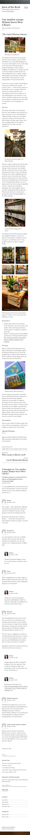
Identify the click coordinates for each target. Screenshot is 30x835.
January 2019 (5, 804)
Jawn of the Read (11, 7)
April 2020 (5, 800)
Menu (26, 7)
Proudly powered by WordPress (8, 827)
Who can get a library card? (14, 454)
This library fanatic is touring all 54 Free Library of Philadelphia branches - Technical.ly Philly (14, 479)
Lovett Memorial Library (17, 459)
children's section (9, 449)
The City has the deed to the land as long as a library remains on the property (15, 339)
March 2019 (5, 802)
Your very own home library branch (11, 763)
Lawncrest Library (7, 765)
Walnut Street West (23, 449)
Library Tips (5, 816)
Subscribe (5, 789)
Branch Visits (9, 447)
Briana (18, 28)
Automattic (11, 829)
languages (16, 449)
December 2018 (6, 806)
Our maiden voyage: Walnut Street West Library (14, 770)
